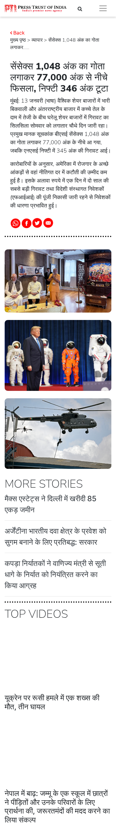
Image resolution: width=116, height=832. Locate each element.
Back (19, 33)
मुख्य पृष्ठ (18, 40)
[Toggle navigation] (103, 8)
